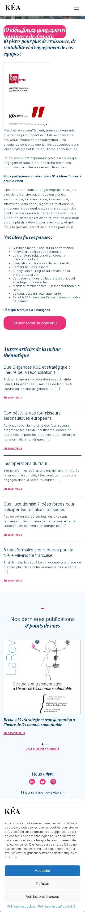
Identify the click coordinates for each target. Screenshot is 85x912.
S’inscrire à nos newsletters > (43, 792)
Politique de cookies (21, 906)
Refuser (42, 883)
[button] (42, 744)
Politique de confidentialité (56, 906)
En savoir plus (14, 733)
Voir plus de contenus (43, 749)
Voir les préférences (42, 896)
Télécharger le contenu (35, 323)
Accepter (42, 870)
